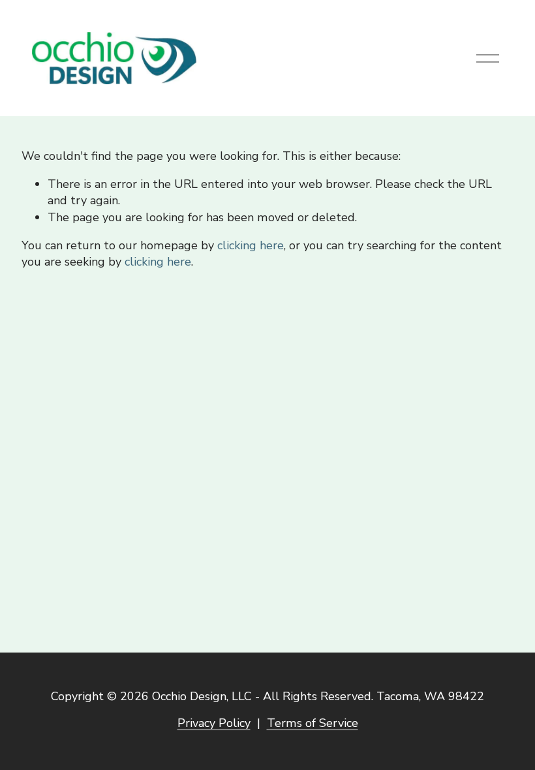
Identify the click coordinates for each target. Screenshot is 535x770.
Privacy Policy (214, 723)
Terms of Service (312, 723)
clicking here (250, 245)
